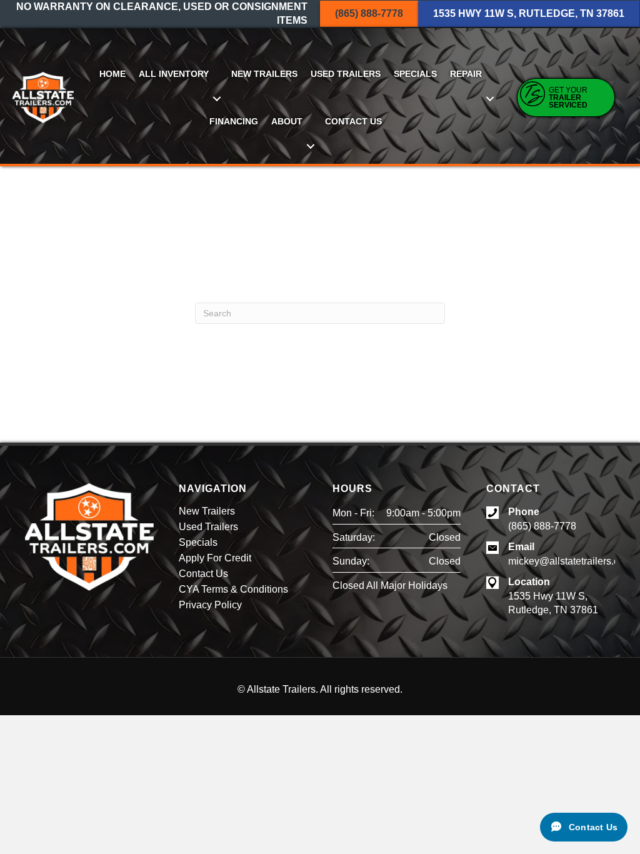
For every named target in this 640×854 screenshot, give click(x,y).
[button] (216, 99)
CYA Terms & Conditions (233, 590)
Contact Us (353, 121)
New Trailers (264, 74)
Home (112, 74)
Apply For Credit (215, 558)
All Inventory (174, 74)
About (286, 121)
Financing (233, 121)
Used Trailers (346, 74)
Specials (415, 74)
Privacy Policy (210, 605)
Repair (466, 74)
